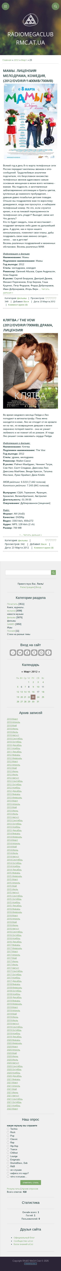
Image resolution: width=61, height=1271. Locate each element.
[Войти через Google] (41, 652)
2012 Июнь (12, 771)
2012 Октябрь (14, 784)
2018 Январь (13, 984)
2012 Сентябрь (15, 781)
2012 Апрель (13, 764)
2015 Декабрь (14, 905)
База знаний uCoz (23, 1244)
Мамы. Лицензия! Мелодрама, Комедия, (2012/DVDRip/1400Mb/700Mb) (28, 75)
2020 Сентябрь (15, 1066)
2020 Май (12, 1053)
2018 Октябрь (14, 990)
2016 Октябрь (14, 935)
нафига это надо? (19, 1173)
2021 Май (12, 1089)
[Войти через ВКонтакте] (20, 652)
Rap (12, 1142)
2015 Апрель (13, 882)
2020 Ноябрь (13, 1072)
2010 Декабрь (14, 745)
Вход (38, 587)
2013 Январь (13, 794)
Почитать (12, 603)
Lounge (13, 1156)
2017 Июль (12, 964)
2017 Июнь (12, 961)
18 (43, 691)
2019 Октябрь (14, 1030)
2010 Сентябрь (15, 738)
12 (18, 691)
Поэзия (11, 630)
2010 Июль (12, 731)
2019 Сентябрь (15, 1026)
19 (18, 697)
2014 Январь (13, 833)
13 (21, 691)
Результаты (13, 1188)
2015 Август (13, 892)
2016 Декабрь (14, 941)
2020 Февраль (14, 1043)
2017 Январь (13, 944)
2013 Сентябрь (15, 820)
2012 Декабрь (14, 790)
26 (18, 701)
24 (38, 697)
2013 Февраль (14, 797)
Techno (13, 1129)
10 (38, 686)
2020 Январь (13, 1039)
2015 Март (12, 879)
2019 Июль (12, 1020)
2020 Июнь (12, 1056)
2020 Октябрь (14, 1069)
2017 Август (13, 967)
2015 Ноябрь (13, 902)
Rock (12, 1132)
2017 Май (12, 957)
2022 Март (12, 1108)
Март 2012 (30, 671)
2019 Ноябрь (13, 1033)
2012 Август (13, 777)
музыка (11, 610)
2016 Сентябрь (15, 931)
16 (33, 691)
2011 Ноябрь (13, 748)
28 (25, 701)
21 (25, 697)
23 (33, 697)
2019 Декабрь (14, 1036)
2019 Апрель (13, 1010)
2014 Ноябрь (13, 866)
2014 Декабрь (14, 869)
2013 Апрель (13, 804)
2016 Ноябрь (13, 938)
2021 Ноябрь (13, 1105)
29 (29, 701)
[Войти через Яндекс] (34, 652)
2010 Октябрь (14, 741)
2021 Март (12, 1082)
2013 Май (12, 807)
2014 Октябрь (14, 863)
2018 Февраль (14, 987)
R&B (12, 1166)
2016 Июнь (12, 925)
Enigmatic (15, 1159)
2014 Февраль (14, 836)
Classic (14, 1139)
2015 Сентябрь (15, 895)
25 (43, 697)
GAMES (11, 624)
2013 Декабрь (14, 830)
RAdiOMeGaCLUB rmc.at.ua (30, 38)
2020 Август (13, 1062)
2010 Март (12, 718)
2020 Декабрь (14, 1075)
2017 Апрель (13, 954)
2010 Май (12, 725)
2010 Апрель (13, 722)
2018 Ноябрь (13, 994)
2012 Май (12, 767)
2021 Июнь (12, 1092)
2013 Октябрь (14, 823)
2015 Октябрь (14, 898)
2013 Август (13, 817)
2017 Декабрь (14, 980)
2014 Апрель (13, 843)
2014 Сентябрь (15, 859)
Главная (7, 60)
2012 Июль (12, 774)
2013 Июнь (12, 810)
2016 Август (13, 928)
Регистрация (27, 587)
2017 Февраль (14, 948)
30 (33, 701)
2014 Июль (12, 853)
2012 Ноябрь (13, 787)
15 (29, 691)
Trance (13, 1149)
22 (29, 697)
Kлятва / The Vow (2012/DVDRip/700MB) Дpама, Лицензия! (28, 325)
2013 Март (12, 800)
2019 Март (12, 1007)
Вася (26, 301)
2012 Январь (13, 754)
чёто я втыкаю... (18, 1176)
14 (25, 691)
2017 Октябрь (14, 974)
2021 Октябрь (14, 1102)
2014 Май (12, 846)
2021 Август (13, 1095)
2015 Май (12, 885)
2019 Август (13, 1023)
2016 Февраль (14, 912)
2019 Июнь (12, 1016)
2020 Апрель (13, 1049)
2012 (16, 60)
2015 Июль (12, 889)
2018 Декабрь (14, 997)
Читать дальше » (32, 534)
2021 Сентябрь (15, 1098)
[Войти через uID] (13, 652)
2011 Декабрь (14, 751)
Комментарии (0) (17, 304)
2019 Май (12, 1013)
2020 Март (12, 1046)
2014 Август (13, 856)
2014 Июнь (12, 849)
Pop (12, 1135)
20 (21, 697)
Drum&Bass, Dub (18, 1163)
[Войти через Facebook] (27, 652)
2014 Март (12, 840)
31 (38, 701)
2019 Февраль (14, 1003)
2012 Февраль (14, 758)
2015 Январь (13, 872)
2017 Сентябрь (15, 971)
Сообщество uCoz (23, 1240)
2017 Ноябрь (13, 977)
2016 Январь (13, 908)
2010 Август (13, 735)
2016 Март (12, 915)
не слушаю (16, 1170)
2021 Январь (13, 1079)
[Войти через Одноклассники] (48, 652)
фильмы (22, 298)
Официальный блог (24, 1237)
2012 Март (12, 761)
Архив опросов (30, 1188)
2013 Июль (12, 813)
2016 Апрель (13, 918)
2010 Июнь (12, 728)
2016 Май (12, 922)
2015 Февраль (14, 876)
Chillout (14, 1153)
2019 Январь (13, 1000)
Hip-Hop (14, 1146)
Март (24, 60)
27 (21, 701)
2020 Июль (12, 1059)
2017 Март (12, 951)
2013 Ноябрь (13, 826)
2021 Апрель (13, 1085)
